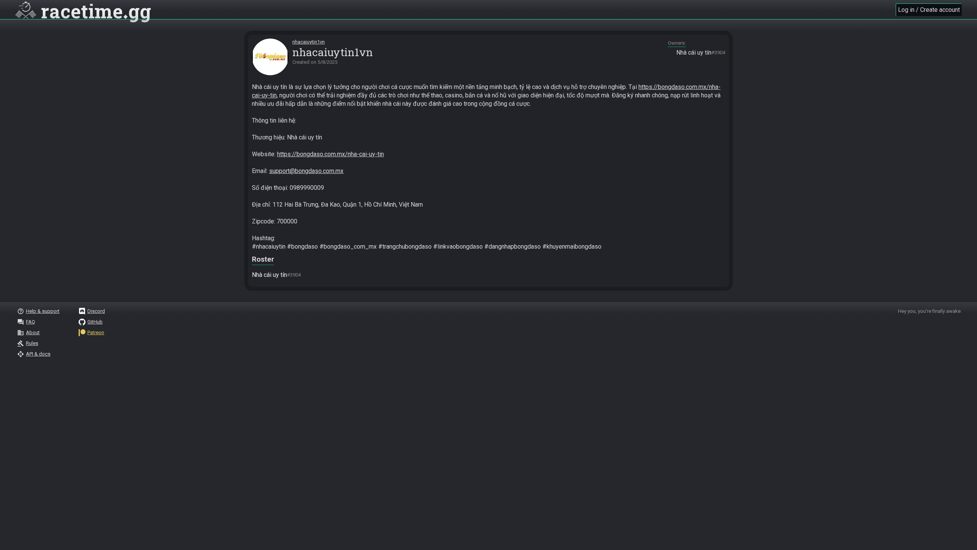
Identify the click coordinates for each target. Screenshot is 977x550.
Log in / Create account (929, 9)
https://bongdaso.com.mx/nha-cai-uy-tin (330, 154)
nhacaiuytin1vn (308, 42)
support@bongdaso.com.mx (306, 171)
